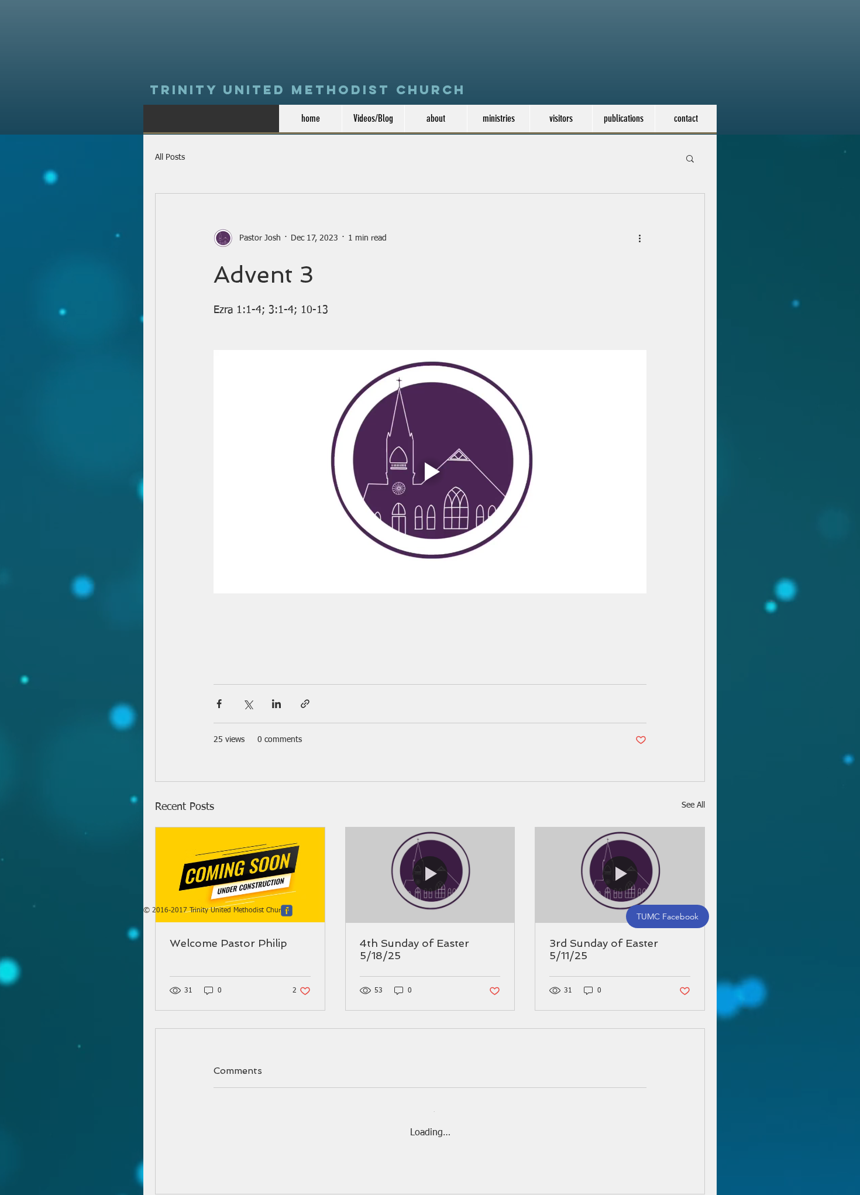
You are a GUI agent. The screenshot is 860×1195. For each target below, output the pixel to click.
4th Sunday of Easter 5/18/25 (414, 949)
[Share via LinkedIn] (276, 703)
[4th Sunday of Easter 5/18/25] (430, 874)
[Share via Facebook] (219, 703)
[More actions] (639, 238)
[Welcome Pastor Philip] (240, 874)
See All (693, 805)
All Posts (170, 157)
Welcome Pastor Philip (228, 943)
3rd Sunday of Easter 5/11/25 (603, 949)
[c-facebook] (287, 899)
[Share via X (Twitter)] (247, 703)
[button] (690, 158)
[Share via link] (305, 703)
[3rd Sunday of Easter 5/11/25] (619, 874)
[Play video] (430, 471)
